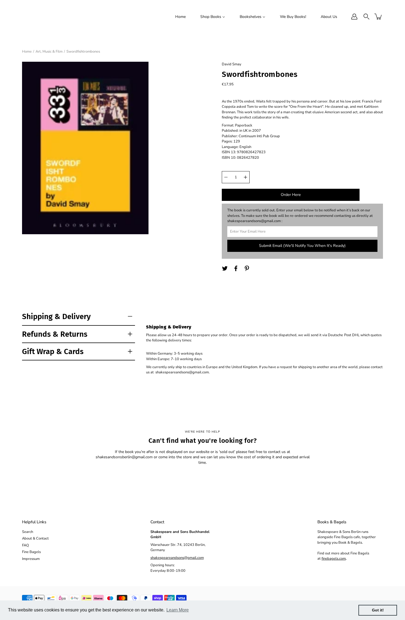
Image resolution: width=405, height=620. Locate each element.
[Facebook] (236, 268)
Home (27, 51)
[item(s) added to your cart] (378, 16)
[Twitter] (225, 268)
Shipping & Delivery (56, 316)
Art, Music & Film (49, 51)
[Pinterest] (247, 268)
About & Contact (35, 538)
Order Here (291, 194)
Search (27, 531)
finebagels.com (334, 558)
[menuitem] (180, 16)
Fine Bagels (31, 551)
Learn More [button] (177, 610)
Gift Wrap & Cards (52, 351)
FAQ (25, 545)
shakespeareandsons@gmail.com (177, 557)
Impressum (31, 558)
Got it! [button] (378, 610)
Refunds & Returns (54, 334)
